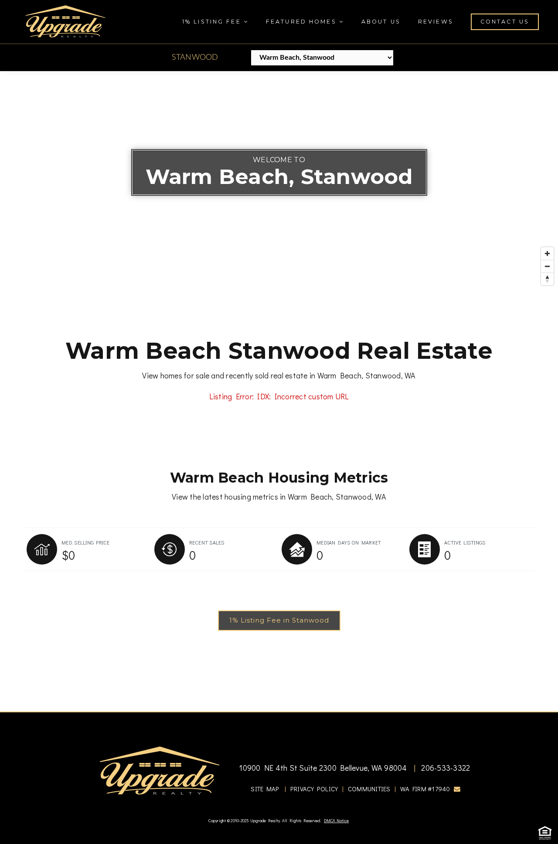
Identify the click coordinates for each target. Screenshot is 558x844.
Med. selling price (85, 542)
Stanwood (195, 57)
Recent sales (207, 542)
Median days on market (348, 542)
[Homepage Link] (65, 20)
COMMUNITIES (369, 789)
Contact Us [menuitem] (504, 21)
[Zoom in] (547, 253)
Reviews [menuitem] (435, 21)
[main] (279, 391)
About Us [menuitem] (381, 21)
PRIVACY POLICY (314, 789)
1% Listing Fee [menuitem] (213, 21)
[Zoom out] (547, 266)
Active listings (465, 542)
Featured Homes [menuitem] (302, 21)
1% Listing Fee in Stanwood (279, 620)
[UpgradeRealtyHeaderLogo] (159, 770)
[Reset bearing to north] (547, 278)
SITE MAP (265, 789)
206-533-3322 (444, 767)
